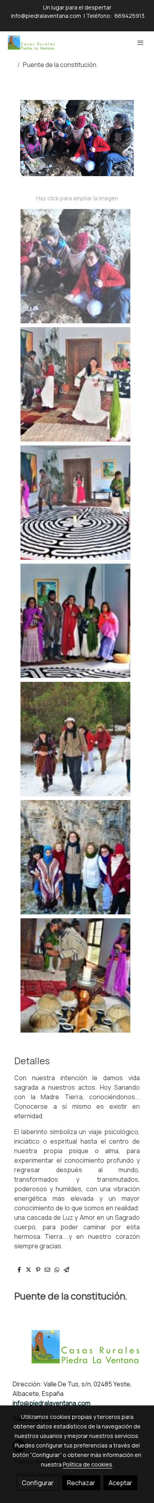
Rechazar (81, 1482)
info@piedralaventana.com (45, 15)
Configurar (38, 1482)
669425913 (130, 15)
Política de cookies (87, 1464)
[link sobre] (77, 1351)
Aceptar (120, 1482)
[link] (31, 42)
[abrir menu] (140, 42)
